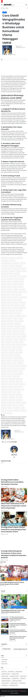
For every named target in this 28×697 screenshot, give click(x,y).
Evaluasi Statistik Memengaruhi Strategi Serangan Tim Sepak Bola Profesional (18, 625)
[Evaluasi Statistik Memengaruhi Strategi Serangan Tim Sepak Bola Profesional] (4, 625)
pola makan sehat (5, 683)
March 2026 (4, 663)
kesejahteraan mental (14, 676)
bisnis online (4, 671)
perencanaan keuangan (16, 680)
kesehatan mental (15, 673)
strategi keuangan (13, 683)
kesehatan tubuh (5, 676)
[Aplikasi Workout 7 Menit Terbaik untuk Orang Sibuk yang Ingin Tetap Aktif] (4, 638)
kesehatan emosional (6, 673)
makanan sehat (23, 676)
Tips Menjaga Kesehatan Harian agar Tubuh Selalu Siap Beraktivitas (13, 611)
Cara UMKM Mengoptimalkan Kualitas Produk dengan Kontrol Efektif (12, 583)
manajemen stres (15, 678)
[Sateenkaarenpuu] (8, 4)
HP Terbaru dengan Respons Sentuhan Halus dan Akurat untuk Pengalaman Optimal (18, 618)
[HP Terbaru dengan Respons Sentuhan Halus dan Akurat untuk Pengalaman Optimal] (4, 618)
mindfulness (22, 678)
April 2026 (4, 661)
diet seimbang (11, 671)
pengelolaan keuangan (6, 680)
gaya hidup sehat (19, 671)
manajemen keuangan (6, 678)
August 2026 (4, 659)
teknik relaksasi (22, 683)
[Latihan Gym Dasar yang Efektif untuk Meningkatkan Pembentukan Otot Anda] (4, 631)
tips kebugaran (4, 685)
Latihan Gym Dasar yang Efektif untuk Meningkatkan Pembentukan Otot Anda (18, 631)
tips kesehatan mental (13, 685)
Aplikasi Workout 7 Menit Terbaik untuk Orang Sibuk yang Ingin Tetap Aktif (18, 638)
